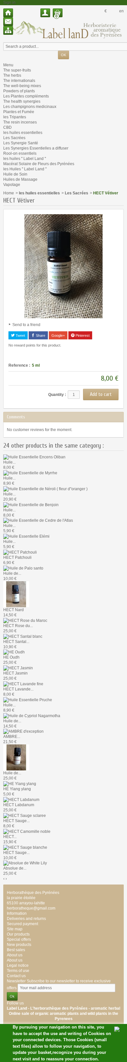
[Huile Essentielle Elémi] (26, 536)
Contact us (16, 976)
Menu (8, 65)
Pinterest (82, 335)
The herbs (12, 75)
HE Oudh (11, 657)
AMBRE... (11, 736)
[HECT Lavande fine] (23, 683)
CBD (7, 127)
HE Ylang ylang (17, 789)
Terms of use (18, 970)
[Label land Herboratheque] (63, 29)
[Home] (8, 13)
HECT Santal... (16, 641)
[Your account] (45, 13)
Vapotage (11, 184)
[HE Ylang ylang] (19, 783)
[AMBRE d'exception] (23, 731)
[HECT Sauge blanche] (25, 847)
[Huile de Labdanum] (16, 757)
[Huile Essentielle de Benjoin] (31, 504)
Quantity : (57, 394)
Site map (14, 929)
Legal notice (18, 965)
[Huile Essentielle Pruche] (27, 699)
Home (8, 193)
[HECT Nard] (16, 594)
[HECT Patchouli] (20, 552)
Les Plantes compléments (26, 96)
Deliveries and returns (26, 918)
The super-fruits (17, 70)
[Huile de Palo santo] (23, 568)
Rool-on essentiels (19, 153)
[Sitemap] (8, 30)
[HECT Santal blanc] (22, 636)
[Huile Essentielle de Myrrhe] (30, 472)
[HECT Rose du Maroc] (25, 620)
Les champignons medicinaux (29, 106)
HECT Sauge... (16, 821)
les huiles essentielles (22, 132)
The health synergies (21, 101)
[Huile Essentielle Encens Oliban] (34, 456)
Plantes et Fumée (18, 112)
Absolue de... (14, 868)
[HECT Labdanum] (21, 799)
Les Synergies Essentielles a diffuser (35, 148)
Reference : (19, 365)
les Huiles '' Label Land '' (25, 169)
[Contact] (8, 22)
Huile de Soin (15, 174)
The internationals (19, 80)
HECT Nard (13, 610)
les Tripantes (14, 117)
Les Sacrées (14, 138)
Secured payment (22, 924)
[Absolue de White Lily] (25, 863)
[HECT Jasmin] (18, 667)
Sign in (9, 2)
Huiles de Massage (20, 179)
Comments (16, 417)
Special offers (19, 939)
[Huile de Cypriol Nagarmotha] (31, 715)
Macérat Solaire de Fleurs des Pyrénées (38, 164)
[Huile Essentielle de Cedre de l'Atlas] (38, 520)
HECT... (10, 836)
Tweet (20, 335)
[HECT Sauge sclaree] (24, 815)
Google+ (58, 335)
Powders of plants (19, 91)
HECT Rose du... (18, 625)
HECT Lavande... (18, 689)
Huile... (9, 462)
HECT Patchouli (17, 557)
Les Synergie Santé (20, 143)
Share (40, 335)
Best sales (16, 950)
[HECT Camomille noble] (26, 831)
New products (19, 944)
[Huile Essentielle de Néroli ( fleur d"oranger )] (45, 488)
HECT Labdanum (18, 805)
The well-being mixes (22, 86)
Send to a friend (26, 324)
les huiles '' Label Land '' (24, 158)
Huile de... (12, 573)
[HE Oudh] (14, 652)
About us (14, 960)
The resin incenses (20, 122)
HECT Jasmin (15, 673)
